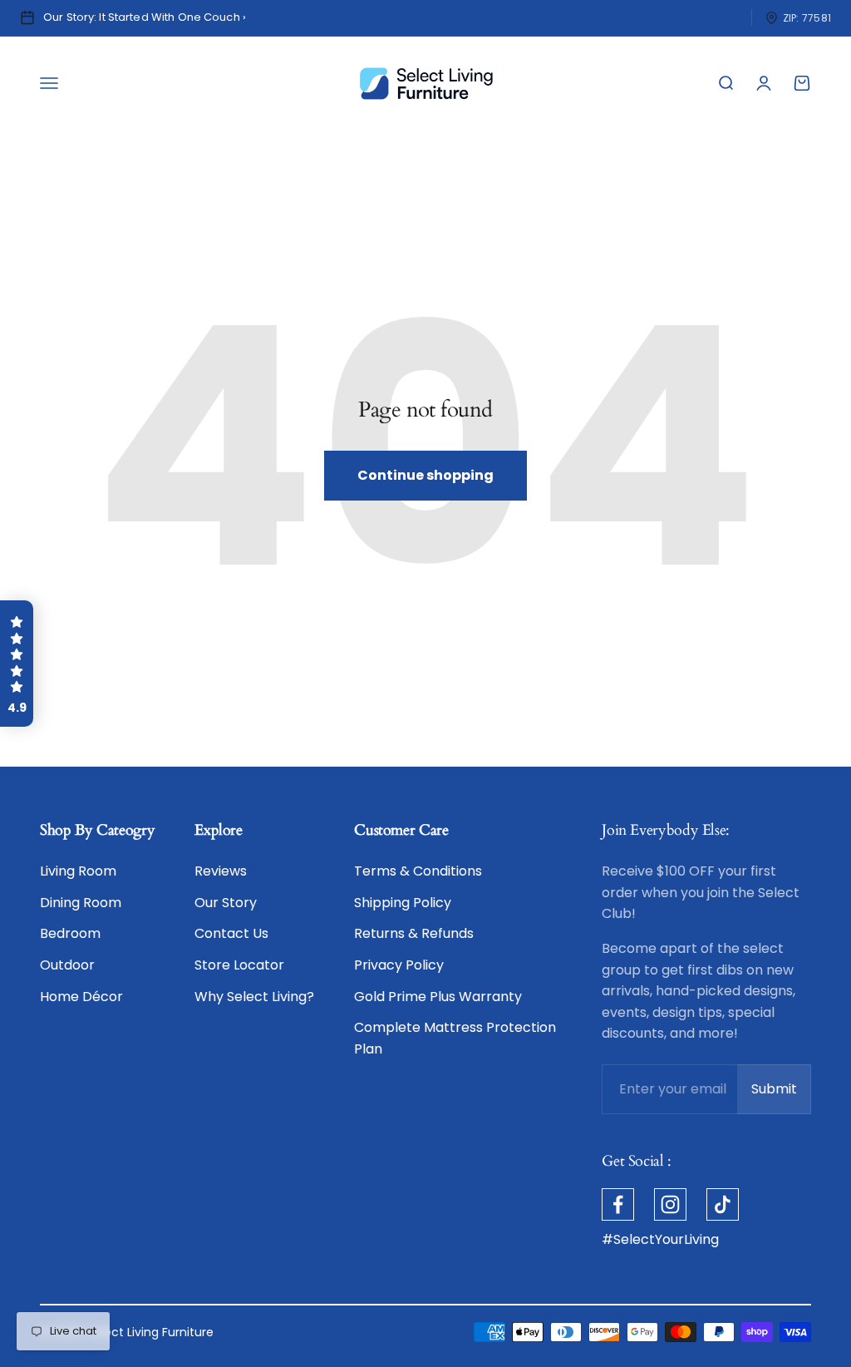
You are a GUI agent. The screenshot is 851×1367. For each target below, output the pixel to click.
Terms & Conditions (418, 871)
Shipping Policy (402, 902)
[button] (16, 663)
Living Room (78, 871)
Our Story (225, 902)
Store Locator (239, 965)
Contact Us (231, 933)
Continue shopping (425, 475)
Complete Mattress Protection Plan (455, 1038)
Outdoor (67, 965)
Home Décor (81, 996)
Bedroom (70, 933)
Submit (781, 1093)
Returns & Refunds (414, 933)
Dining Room (80, 902)
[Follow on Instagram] (670, 1204)
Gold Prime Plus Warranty (438, 996)
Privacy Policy (399, 965)
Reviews (220, 871)
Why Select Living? (254, 996)
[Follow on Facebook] (618, 1204)
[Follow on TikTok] (722, 1204)
